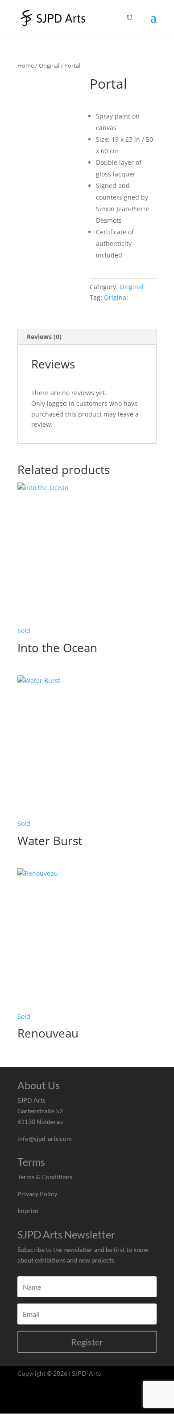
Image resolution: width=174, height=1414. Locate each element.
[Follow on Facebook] (45, 1400)
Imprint (27, 1210)
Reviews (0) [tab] (44, 336)
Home (25, 65)
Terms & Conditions (44, 1177)
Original (49, 65)
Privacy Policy (37, 1193)
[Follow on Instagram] (25, 1400)
